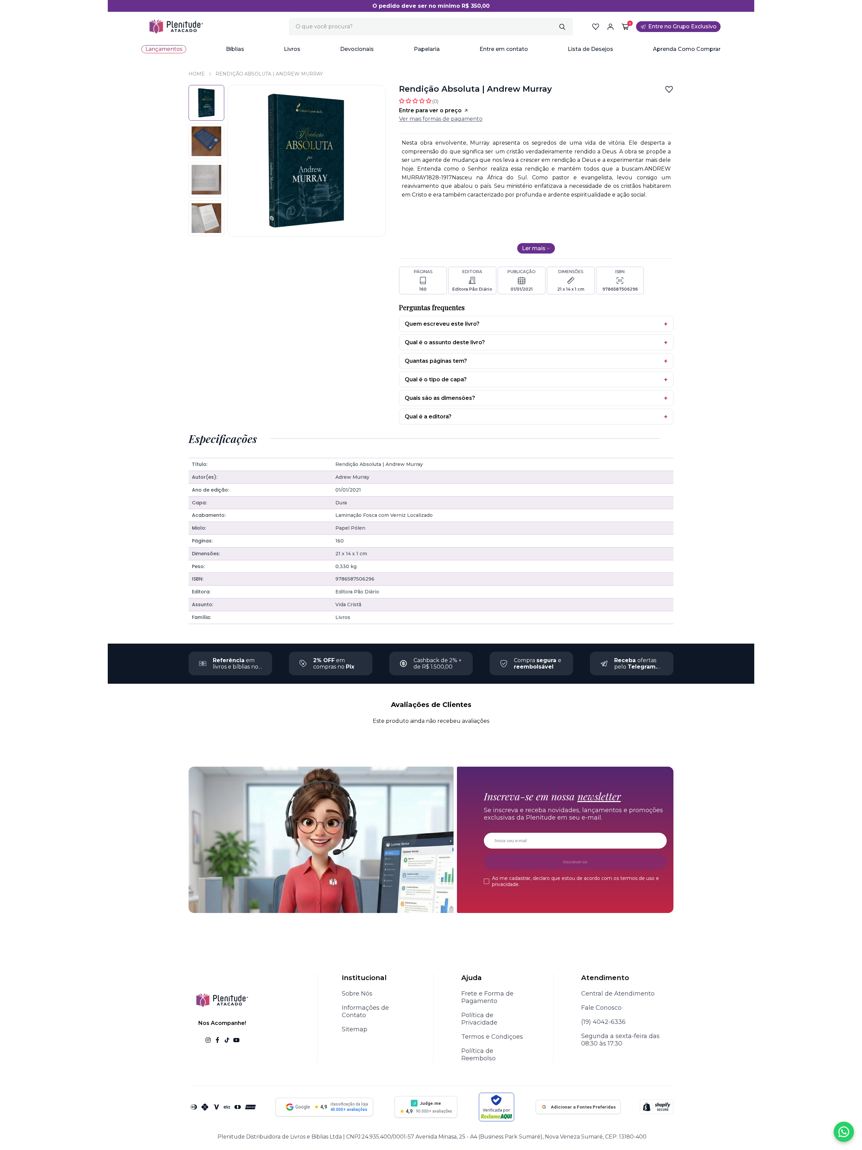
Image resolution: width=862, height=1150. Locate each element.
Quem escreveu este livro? (442, 324)
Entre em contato (503, 49)
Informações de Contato (365, 1011)
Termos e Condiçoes (492, 1036)
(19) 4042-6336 (603, 1022)
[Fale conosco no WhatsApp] (844, 1132)
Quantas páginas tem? (436, 361)
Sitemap (354, 1029)
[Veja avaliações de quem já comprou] (418, 101)
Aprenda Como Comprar (687, 49)
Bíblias (235, 49)
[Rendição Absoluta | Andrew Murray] (206, 103)
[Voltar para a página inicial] (176, 26)
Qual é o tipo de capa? (436, 379)
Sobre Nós (357, 993)
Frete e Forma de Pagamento (487, 997)
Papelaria (427, 49)
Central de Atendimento (618, 993)
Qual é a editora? (428, 416)
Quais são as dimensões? (440, 398)
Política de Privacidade (479, 1018)
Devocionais (357, 49)
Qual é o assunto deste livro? (445, 342)
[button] (235, 49)
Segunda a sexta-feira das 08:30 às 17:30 (620, 1039)
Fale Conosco (601, 1007)
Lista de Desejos (590, 49)
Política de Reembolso (478, 1054)
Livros (292, 49)
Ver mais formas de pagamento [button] (441, 119)
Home (197, 74)
